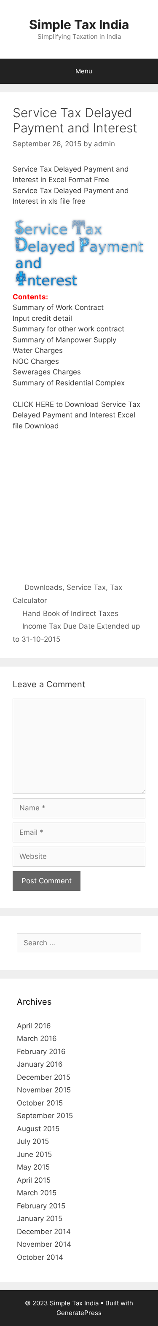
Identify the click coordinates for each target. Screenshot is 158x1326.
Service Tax (86, 587)
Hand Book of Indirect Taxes (70, 613)
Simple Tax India (79, 24)
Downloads (43, 587)
